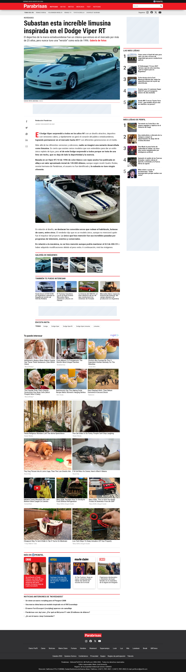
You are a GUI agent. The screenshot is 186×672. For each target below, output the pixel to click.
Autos (63, 7)
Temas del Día (29, 12)
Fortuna (74, 648)
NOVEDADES (29, 18)
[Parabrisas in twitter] (156, 12)
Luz (121, 648)
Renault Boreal (41, 12)
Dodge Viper (55, 326)
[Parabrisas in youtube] (160, 12)
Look (115, 648)
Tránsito (130, 656)
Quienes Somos (70, 656)
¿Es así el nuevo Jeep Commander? (40, 616)
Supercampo (104, 648)
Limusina (96, 326)
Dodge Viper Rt (67, 326)
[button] (115, 50)
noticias (60, 560)
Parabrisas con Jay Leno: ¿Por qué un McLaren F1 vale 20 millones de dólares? (58, 612)
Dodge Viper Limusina (83, 326)
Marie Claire (62, 648)
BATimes (154, 648)
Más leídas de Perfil (134, 119)
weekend (109, 560)
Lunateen (136, 648)
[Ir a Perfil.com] (158, 2)
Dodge (45, 326)
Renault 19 (67, 12)
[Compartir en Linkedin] (27, 140)
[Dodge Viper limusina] (43, 265)
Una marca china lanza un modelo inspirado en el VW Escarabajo (52, 605)
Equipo (102, 656)
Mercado (80, 7)
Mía (127, 648)
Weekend (93, 648)
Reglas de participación (116, 656)
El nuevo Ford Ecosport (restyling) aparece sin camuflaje (49, 608)
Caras (43, 648)
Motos (71, 7)
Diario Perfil (33, 648)
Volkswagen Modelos (55, 12)
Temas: (38, 326)
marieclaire (84, 560)
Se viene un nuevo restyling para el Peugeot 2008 (46, 601)
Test (89, 7)
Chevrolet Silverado (93, 12)
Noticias (54, 7)
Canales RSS (57, 656)
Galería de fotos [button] (98, 40)
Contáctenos (83, 656)
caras (35, 560)
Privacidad (94, 656)
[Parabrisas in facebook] (152, 12)
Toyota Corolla (79, 12)
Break (145, 648)
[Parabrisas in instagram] (148, 12)
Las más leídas (131, 50)
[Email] (27, 146)
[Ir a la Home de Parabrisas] (35, 6)
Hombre (83, 648)
